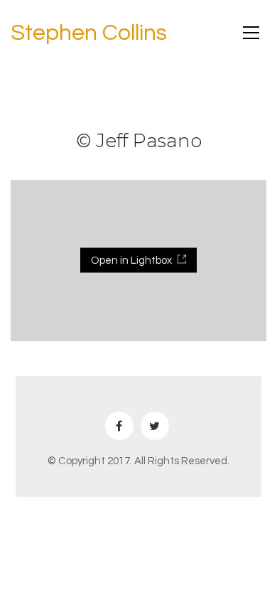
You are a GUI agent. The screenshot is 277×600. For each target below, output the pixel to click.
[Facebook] (119, 426)
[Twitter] (155, 426)
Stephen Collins (89, 33)
